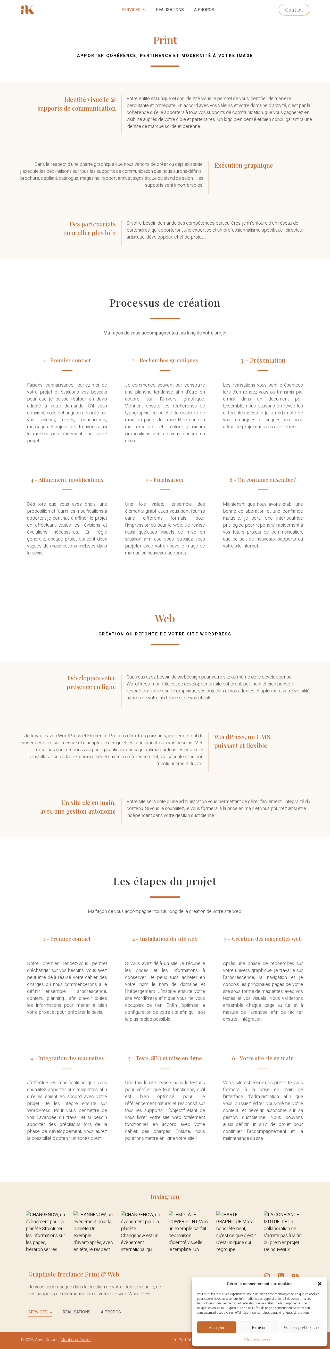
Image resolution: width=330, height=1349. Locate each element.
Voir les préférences (301, 1327)
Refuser (259, 1327)
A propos (204, 10)
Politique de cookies (257, 1339)
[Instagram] (266, 1276)
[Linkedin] (281, 1276)
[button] (319, 1283)
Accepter (217, 1327)
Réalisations (170, 10)
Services (131, 10)
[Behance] (295, 1276)
